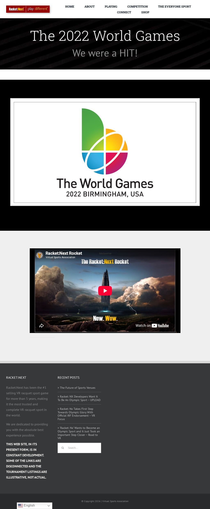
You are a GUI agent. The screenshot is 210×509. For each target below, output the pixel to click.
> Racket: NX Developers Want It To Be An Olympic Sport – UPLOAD (79, 398)
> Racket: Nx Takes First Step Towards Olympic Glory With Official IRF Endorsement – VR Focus (76, 414)
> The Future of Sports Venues (76, 388)
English (29, 505)
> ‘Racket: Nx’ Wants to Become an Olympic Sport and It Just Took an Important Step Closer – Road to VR (79, 433)
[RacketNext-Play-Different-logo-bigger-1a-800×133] (28, 7)
